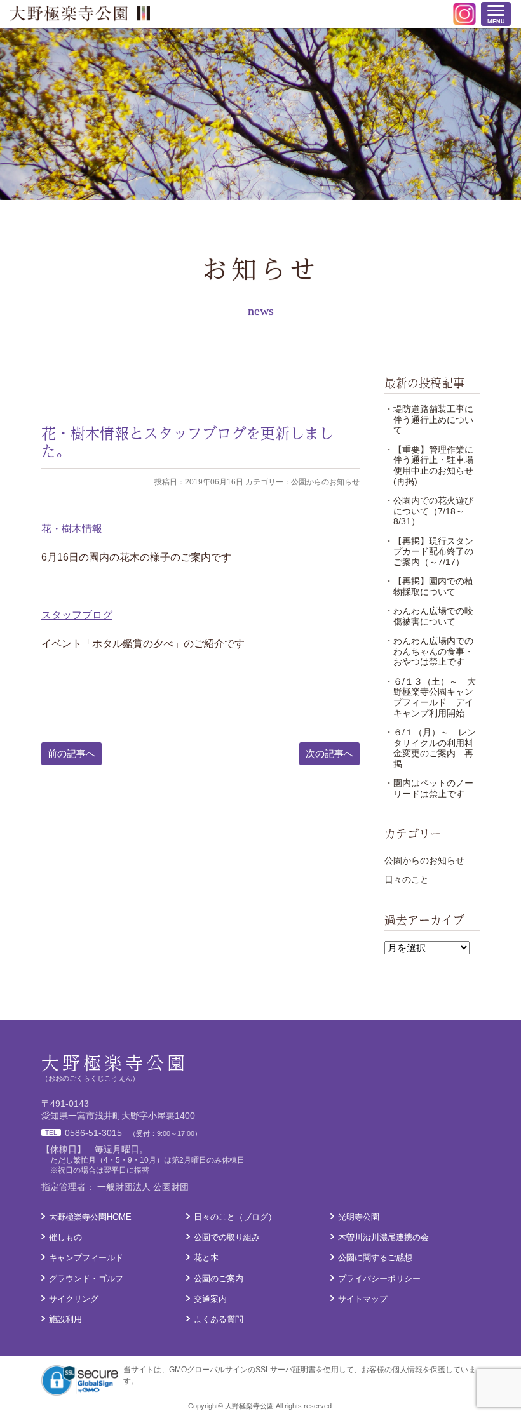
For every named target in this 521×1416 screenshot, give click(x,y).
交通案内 (210, 1299)
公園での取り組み (227, 1237)
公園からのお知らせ (424, 860)
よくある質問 (218, 1319)
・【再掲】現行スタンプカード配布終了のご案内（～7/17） (428, 551)
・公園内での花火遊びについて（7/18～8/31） (428, 510)
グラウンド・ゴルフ (86, 1278)
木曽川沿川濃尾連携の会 (383, 1237)
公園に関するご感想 (375, 1257)
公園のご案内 (218, 1278)
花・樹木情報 (71, 528)
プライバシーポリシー (379, 1278)
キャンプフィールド (86, 1257)
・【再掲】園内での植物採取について (428, 586)
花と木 (206, 1257)
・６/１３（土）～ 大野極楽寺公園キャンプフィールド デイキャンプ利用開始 (430, 697)
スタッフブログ (76, 614)
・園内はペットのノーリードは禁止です (428, 788)
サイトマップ (363, 1299)
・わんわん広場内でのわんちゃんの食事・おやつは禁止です (428, 651)
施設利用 (65, 1319)
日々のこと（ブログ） (235, 1217)
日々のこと (406, 879)
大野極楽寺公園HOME (90, 1217)
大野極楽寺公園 (80, 13)
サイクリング (73, 1299)
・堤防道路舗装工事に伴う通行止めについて (428, 419)
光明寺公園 (358, 1217)
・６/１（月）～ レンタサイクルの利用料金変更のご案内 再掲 (430, 748)
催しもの (65, 1237)
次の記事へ (329, 753)
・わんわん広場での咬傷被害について (428, 616)
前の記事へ (71, 753)
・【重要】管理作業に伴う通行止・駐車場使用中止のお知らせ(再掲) (428, 465)
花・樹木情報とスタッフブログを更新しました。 (187, 442)
